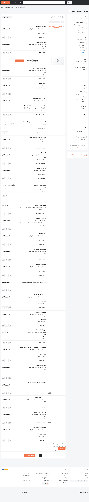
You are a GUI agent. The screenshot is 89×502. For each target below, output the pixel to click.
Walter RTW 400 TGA (40, 218)
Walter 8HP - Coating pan (39, 427)
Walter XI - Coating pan (40, 294)
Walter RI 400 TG (42, 83)
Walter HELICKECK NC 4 (39, 98)
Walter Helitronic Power (40, 412)
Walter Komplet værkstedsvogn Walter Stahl (34, 121)
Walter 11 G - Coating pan (39, 68)
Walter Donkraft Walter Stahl (39, 183)
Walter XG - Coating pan (40, 249)
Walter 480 (43, 203)
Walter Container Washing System (37, 137)
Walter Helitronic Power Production (37, 382)
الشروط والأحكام (64, 473)
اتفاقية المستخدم (43, 450)
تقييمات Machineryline (63, 480)
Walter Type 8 (42, 233)
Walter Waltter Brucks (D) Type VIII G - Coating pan (33, 347)
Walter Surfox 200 (41, 168)
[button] (6, 37)
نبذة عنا (86, 473)
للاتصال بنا (86, 477)
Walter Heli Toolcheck (40, 397)
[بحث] (63, 2)
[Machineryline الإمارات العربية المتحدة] (80, 2)
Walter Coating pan (41, 26)
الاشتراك (62, 448)
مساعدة (86, 475)
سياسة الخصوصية (51, 450)
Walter (44, 280)
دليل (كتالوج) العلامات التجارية (62, 482)
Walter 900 (43, 152)
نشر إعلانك (19, 60)
